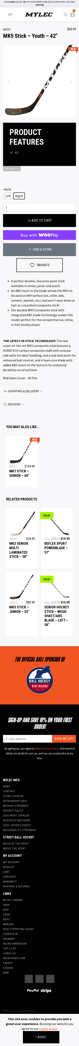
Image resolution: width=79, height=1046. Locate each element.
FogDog (8, 967)
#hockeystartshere (16, 820)
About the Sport (14, 848)
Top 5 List (9, 948)
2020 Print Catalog (16, 815)
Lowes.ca (9, 953)
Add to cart (42, 220)
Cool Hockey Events (17, 825)
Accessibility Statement (20, 830)
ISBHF (6, 904)
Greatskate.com (14, 958)
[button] (8, 81)
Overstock (10, 933)
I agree (41, 1037)
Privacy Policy (13, 810)
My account (11, 862)
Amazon (8, 924)
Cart (6, 871)
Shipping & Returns (16, 886)
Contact (9, 791)
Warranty (10, 881)
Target (8, 963)
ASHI (6, 909)
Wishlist (9, 867)
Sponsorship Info (15, 800)
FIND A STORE (42, 249)
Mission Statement (16, 805)
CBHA (6, 914)
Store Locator (13, 796)
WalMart (9, 938)
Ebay (6, 972)
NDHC (6, 919)
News (6, 786)
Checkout (10, 876)
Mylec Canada (12, 899)
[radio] (8, 196)
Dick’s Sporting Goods (18, 929)
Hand (7, 189)
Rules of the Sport (16, 843)
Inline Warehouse (15, 943)
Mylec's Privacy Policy (47, 748)
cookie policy (48, 1029)
